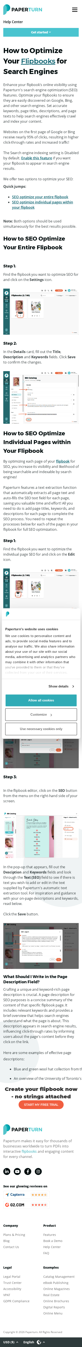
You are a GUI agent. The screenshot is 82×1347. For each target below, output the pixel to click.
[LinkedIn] (6, 1171)
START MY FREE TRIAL (41, 1105)
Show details (58, 686)
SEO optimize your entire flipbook (40, 197)
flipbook (63, 461)
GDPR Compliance (16, 1301)
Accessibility (12, 1289)
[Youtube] (17, 1171)
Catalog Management (59, 1277)
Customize (38, 714)
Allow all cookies (41, 700)
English (28, 1342)
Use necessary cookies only (41, 729)
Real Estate (51, 1295)
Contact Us (11, 1247)
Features (49, 1235)
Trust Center (12, 1283)
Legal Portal (11, 1277)
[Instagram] (38, 1171)
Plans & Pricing (14, 1235)
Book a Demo (52, 1241)
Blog (6, 1241)
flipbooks (29, 1151)
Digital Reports (54, 1307)
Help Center (52, 1247)
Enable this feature (36, 158)
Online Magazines (56, 1289)
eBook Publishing (55, 1283)
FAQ (46, 1253)
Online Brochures (56, 1301)
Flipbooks (38, 61)
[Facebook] (27, 1171)
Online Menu (53, 1313)
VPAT (6, 1295)
